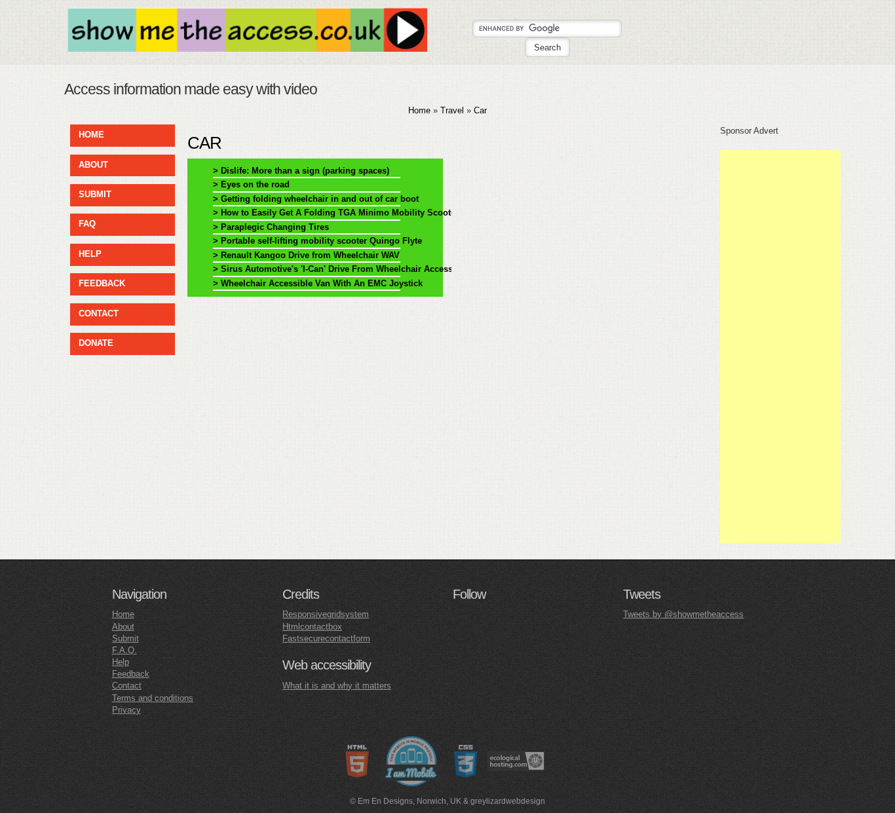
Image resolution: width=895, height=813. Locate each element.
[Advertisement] (780, 346)
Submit (125, 638)
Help (120, 662)
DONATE (96, 343)
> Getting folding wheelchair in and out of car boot (306, 199)
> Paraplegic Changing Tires (271, 227)
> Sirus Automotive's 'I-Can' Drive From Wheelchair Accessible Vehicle (306, 269)
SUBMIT (95, 194)
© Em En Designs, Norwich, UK (405, 801)
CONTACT (99, 313)
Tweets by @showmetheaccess (683, 614)
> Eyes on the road (251, 184)
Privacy (126, 710)
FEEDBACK (102, 283)
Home (419, 110)
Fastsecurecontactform (326, 638)
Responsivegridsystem (325, 614)
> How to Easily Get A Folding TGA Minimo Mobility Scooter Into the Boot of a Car (306, 212)
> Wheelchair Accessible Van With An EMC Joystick (306, 283)
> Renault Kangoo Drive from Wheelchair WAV (306, 255)
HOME (91, 135)
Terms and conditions (152, 698)
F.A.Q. (124, 650)
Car (480, 110)
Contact (127, 685)
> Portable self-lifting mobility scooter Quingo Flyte (306, 241)
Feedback (130, 674)
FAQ (87, 224)
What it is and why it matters (336, 685)
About (123, 627)
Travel (452, 110)
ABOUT (93, 165)
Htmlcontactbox (312, 627)
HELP (90, 254)
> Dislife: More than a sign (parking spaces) (301, 171)
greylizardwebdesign (507, 801)
